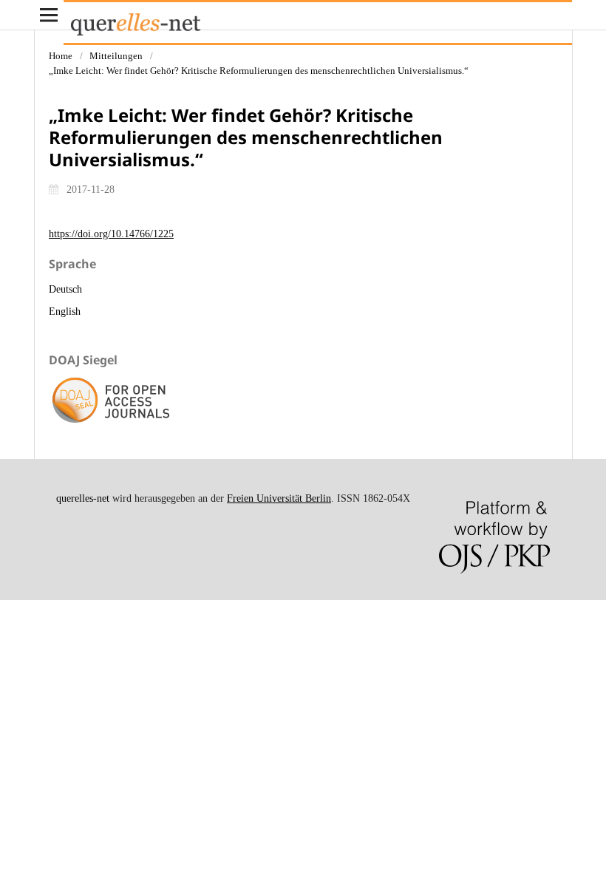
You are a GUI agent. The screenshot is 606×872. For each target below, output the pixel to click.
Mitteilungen (116, 55)
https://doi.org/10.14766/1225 (111, 233)
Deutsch (65, 289)
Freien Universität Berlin (279, 498)
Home (60, 55)
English (65, 311)
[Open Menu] (49, 15)
